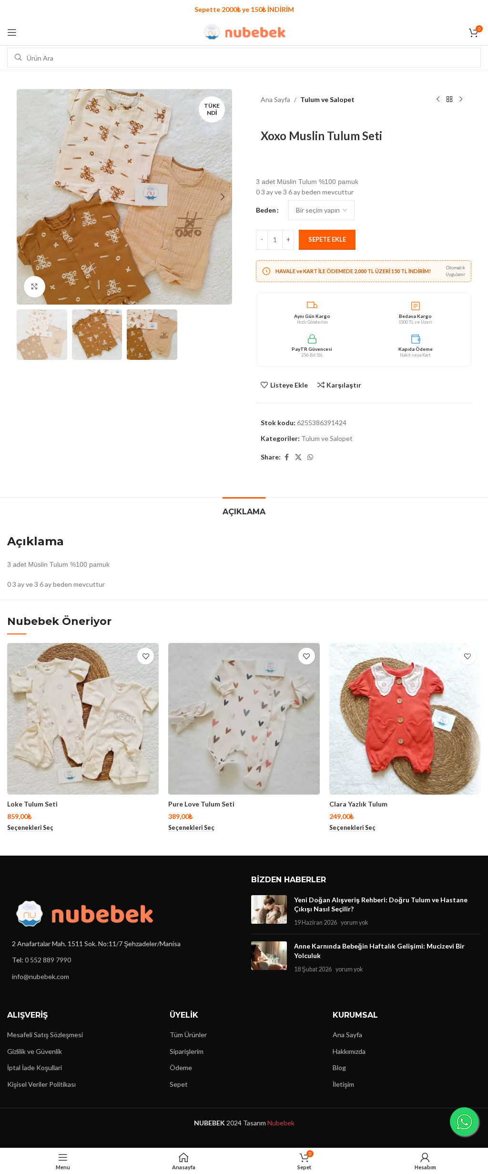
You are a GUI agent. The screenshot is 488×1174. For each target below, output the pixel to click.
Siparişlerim (186, 1051)
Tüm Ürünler (188, 1035)
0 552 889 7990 (48, 960)
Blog (339, 1067)
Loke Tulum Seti (32, 804)
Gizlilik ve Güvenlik (34, 1051)
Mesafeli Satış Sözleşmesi (45, 1035)
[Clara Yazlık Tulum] (405, 719)
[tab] (244, 510)
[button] (26, 196)
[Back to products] (449, 99)
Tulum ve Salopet (327, 99)
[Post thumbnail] (269, 911)
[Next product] (461, 99)
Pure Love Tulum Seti (201, 804)
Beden (266, 210)
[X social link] (298, 457)
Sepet (179, 1084)
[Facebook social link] (286, 457)
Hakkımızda (349, 1051)
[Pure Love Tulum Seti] (244, 719)
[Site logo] (244, 31)
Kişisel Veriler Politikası (41, 1084)
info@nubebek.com (40, 976)
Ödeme (181, 1067)
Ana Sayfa (275, 99)
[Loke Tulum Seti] (83, 719)
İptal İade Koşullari (34, 1067)
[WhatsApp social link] (310, 457)
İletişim (343, 1084)
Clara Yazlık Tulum (358, 804)
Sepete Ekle (327, 239)
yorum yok (354, 922)
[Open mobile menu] (11, 32)
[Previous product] (438, 99)
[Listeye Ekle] (145, 656)
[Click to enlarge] (34, 286)
